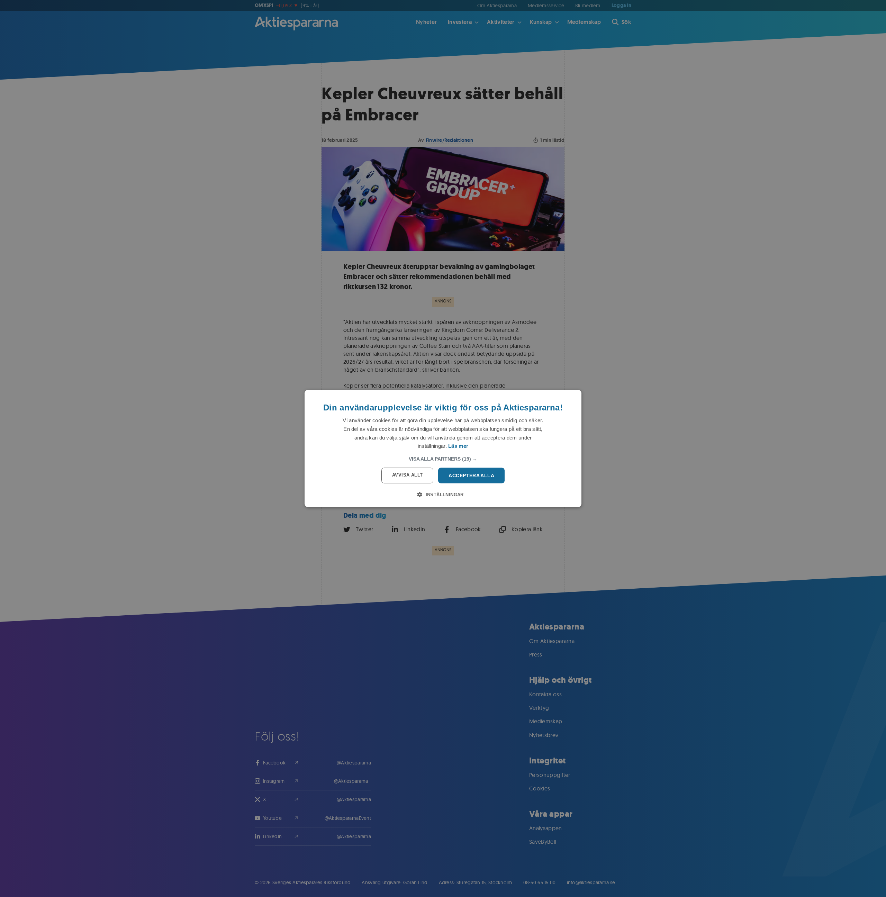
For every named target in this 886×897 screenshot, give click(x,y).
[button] (443, 459)
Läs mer (458, 446)
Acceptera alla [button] (471, 475)
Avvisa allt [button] (407, 475)
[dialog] (443, 448)
